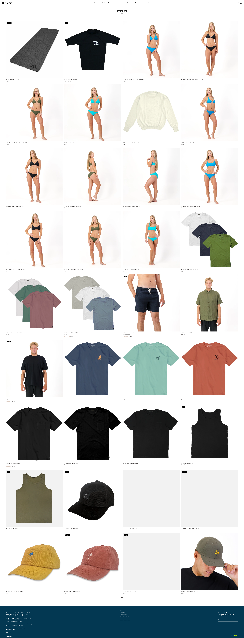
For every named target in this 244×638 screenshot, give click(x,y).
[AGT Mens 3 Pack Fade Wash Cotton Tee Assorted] (92, 302)
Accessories (117, 2)
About (147, 2)
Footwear (110, 2)
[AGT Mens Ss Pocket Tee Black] (34, 433)
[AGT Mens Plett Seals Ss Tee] (151, 368)
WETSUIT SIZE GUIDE (125, 623)
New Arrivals (97, 2)
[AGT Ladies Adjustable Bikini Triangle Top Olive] (34, 112)
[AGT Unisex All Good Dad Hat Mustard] (34, 561)
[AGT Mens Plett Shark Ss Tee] (209, 368)
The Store (11, 636)
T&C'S (121, 619)
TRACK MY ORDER (124, 617)
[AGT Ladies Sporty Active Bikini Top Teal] (151, 239)
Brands (136, 2)
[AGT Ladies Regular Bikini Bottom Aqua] (209, 112)
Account (233, 2)
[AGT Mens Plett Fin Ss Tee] (92, 368)
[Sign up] (237, 619)
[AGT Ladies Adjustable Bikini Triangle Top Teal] (92, 112)
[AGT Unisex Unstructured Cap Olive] (209, 561)
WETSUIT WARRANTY (125, 621)
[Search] (238, 2)
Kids (128, 2)
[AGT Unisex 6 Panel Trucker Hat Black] (151, 498)
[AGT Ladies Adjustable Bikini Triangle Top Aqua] (151, 49)
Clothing (104, 2)
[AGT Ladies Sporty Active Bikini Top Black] (34, 239)
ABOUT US (122, 612)
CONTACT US (123, 614)
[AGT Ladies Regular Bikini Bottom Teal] (151, 176)
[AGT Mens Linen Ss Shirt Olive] (209, 302)
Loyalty (142, 2)
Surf (123, 2)
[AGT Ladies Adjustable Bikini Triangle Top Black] (209, 49)
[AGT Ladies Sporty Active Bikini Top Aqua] (209, 176)
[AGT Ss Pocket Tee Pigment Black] (151, 433)
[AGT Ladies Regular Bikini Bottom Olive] (92, 176)
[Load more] (122, 598)
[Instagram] (9, 632)
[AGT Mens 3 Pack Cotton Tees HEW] (34, 302)
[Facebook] (7, 632)
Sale (132, 2)
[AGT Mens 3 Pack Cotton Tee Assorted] (209, 239)
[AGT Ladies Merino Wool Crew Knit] (151, 112)
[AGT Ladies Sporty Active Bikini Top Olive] (92, 239)
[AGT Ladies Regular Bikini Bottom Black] (34, 176)
